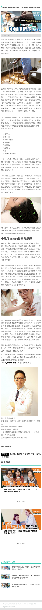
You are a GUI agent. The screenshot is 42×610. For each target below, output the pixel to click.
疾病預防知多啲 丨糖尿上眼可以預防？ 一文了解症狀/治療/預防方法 (20, 490)
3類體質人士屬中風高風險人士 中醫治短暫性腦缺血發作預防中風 (26, 577)
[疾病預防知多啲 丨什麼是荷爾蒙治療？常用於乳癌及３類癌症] (21, 519)
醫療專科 (5, 457)
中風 (32, 454)
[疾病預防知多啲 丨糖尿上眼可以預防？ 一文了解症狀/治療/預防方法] (21, 477)
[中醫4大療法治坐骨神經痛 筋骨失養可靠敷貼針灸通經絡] (5, 567)
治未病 (38, 454)
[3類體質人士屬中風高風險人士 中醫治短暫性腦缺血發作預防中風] (5, 576)
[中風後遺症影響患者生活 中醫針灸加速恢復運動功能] (21, 21)
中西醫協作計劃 (16, 454)
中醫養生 (26, 454)
